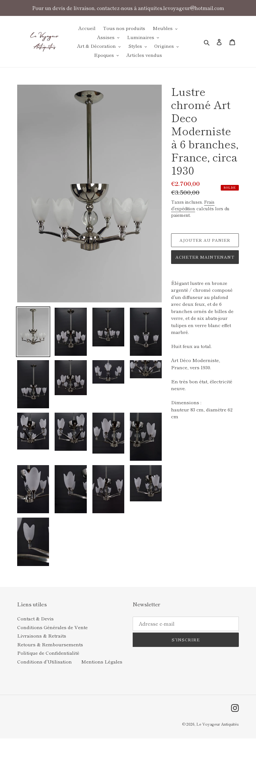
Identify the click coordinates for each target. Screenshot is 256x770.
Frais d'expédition (192, 205)
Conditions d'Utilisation (44, 661)
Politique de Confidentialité (48, 652)
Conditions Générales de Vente (52, 627)
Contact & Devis (35, 618)
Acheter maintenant (205, 257)
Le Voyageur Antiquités (217, 724)
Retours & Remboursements (50, 644)
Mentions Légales (101, 661)
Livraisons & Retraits (41, 635)
